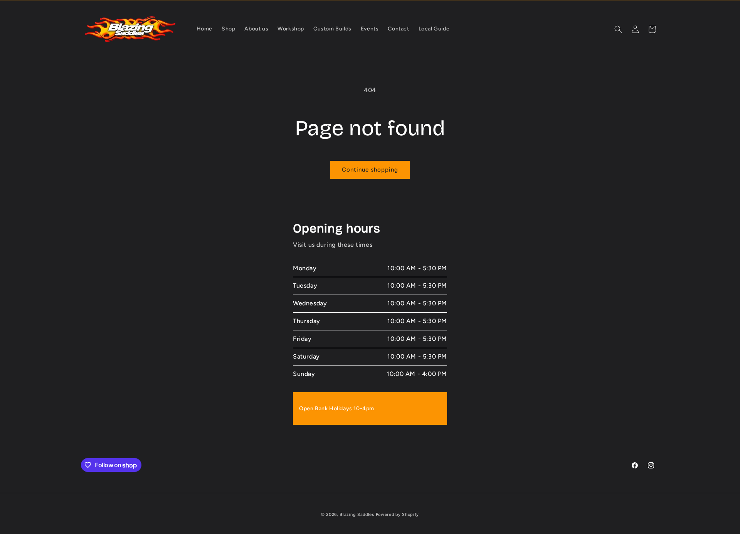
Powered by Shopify (397, 514)
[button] (618, 29)
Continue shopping (370, 169)
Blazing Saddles (357, 514)
